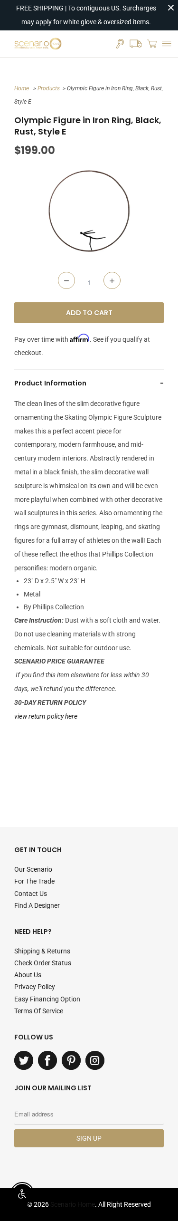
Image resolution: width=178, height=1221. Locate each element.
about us (27, 975)
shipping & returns (42, 951)
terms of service (38, 1011)
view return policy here (45, 716)
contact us (30, 893)
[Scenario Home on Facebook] (47, 1060)
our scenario (33, 869)
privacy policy (34, 986)
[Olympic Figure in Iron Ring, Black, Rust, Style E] (89, 211)
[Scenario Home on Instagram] (94, 1060)
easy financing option (47, 999)
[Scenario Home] (38, 44)
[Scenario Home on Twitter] (23, 1060)
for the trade (34, 881)
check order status (42, 963)
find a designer (37, 905)
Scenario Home (72, 1204)
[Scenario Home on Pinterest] (71, 1060)
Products (48, 88)
